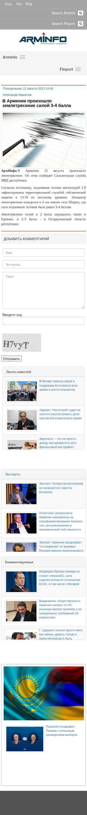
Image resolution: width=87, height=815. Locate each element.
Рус (19, 3)
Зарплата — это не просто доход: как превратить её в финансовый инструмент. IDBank (57, 444)
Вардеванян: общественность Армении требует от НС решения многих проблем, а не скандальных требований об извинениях (60, 609)
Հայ (8, 3)
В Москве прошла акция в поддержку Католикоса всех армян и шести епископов (58, 385)
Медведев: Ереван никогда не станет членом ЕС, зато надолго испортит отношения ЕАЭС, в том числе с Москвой (59, 577)
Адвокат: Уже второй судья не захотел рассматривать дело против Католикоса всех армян (60, 414)
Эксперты (12, 474)
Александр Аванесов (17, 95)
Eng (29, 3)
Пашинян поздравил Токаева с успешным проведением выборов (61, 730)
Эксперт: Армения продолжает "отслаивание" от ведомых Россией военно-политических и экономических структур (61, 548)
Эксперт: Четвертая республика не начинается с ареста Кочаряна (61, 487)
